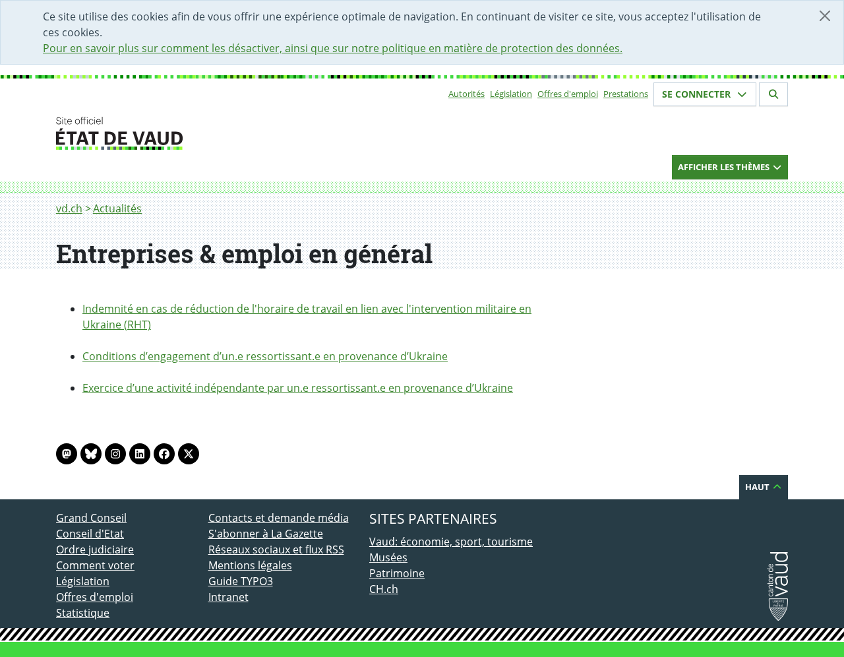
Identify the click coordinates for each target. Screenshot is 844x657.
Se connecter (697, 94)
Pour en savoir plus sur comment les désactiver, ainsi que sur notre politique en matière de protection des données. (332, 48)
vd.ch (69, 208)
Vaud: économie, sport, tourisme (451, 541)
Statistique (82, 613)
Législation (511, 94)
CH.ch (383, 589)
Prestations (625, 94)
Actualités (117, 208)
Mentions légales (250, 565)
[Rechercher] (773, 94)
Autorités (466, 94)
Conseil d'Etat (90, 533)
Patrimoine (397, 573)
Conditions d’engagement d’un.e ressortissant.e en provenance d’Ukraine (265, 356)
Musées (388, 557)
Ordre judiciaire (95, 549)
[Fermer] (824, 16)
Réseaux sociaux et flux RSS (276, 549)
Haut (758, 487)
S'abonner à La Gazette (265, 533)
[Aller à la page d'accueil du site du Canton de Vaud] (202, 133)
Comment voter (95, 565)
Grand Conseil (91, 518)
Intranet (228, 597)
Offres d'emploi (567, 94)
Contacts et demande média (278, 518)
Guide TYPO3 (240, 581)
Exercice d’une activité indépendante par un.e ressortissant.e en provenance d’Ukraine (297, 388)
